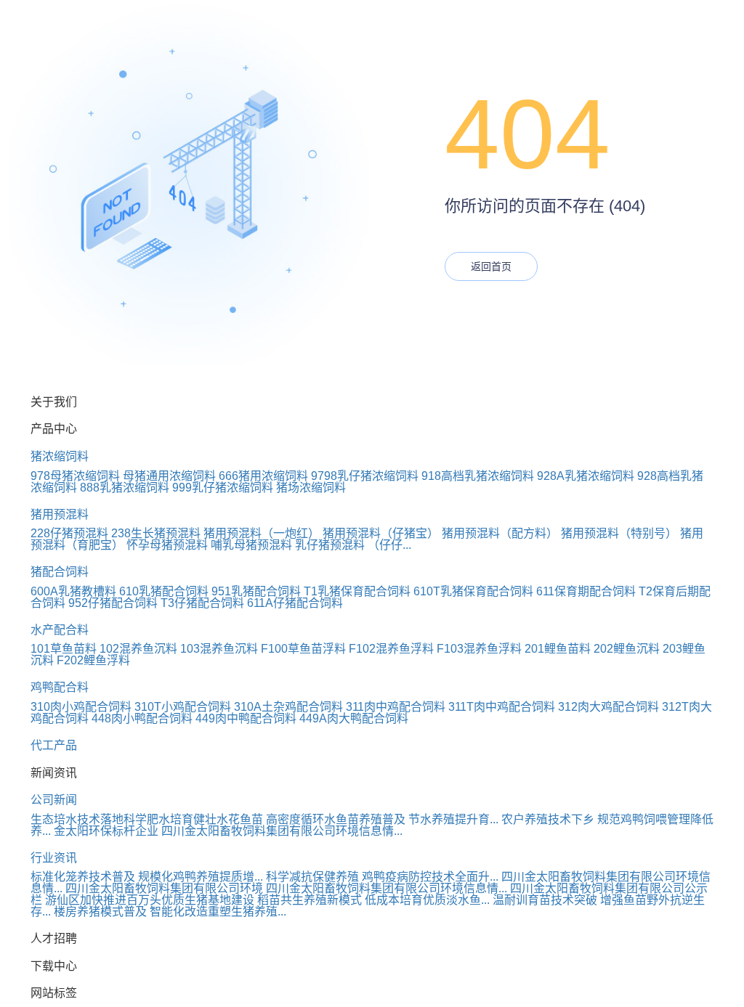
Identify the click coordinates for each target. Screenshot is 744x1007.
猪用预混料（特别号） (619, 533)
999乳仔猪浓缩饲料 (222, 487)
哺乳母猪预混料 (251, 545)
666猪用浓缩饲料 (263, 476)
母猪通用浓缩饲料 (169, 476)
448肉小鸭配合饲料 (142, 718)
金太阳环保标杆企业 (106, 831)
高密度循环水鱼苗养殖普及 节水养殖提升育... (382, 819)
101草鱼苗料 (64, 649)
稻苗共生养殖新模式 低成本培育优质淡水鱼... (373, 900)
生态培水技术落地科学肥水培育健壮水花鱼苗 (147, 819)
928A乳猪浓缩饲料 (585, 476)
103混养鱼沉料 (219, 649)
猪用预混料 (60, 514)
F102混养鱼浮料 (391, 649)
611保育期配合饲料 (586, 591)
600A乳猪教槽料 (73, 591)
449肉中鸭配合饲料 (245, 718)
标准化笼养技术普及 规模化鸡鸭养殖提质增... (147, 877)
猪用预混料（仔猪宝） (381, 533)
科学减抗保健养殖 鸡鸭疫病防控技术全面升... (382, 877)
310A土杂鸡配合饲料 (288, 707)
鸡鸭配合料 (60, 687)
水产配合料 (60, 630)
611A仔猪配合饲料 (295, 603)
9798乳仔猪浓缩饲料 (364, 476)
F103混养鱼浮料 (479, 649)
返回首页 (491, 266)
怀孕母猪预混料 (167, 545)
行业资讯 (54, 858)
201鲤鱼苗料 (558, 649)
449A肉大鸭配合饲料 (353, 718)
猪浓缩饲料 (60, 456)
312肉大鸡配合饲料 (608, 707)
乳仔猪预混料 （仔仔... (353, 545)
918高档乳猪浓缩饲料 (477, 476)
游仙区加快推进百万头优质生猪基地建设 (149, 900)
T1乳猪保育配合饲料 (357, 591)
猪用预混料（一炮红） (261, 533)
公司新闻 (54, 800)
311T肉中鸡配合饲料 (501, 707)
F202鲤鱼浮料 (93, 660)
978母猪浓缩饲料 (75, 476)
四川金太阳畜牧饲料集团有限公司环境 (164, 888)
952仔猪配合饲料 (113, 603)
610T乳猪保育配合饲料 (473, 591)
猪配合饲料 (60, 572)
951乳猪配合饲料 (256, 591)
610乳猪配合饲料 (164, 591)
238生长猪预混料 (156, 533)
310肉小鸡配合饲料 (81, 707)
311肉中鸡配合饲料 (395, 707)
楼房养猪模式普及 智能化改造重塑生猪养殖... (170, 911)
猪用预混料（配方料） (500, 533)
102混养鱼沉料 (138, 649)
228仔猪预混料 (69, 533)
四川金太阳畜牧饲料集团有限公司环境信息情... (282, 831)
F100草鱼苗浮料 (303, 649)
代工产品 (54, 745)
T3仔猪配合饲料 (202, 603)
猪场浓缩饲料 (311, 487)
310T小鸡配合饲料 (182, 707)
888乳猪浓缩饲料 (124, 487)
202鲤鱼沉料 (627, 649)
